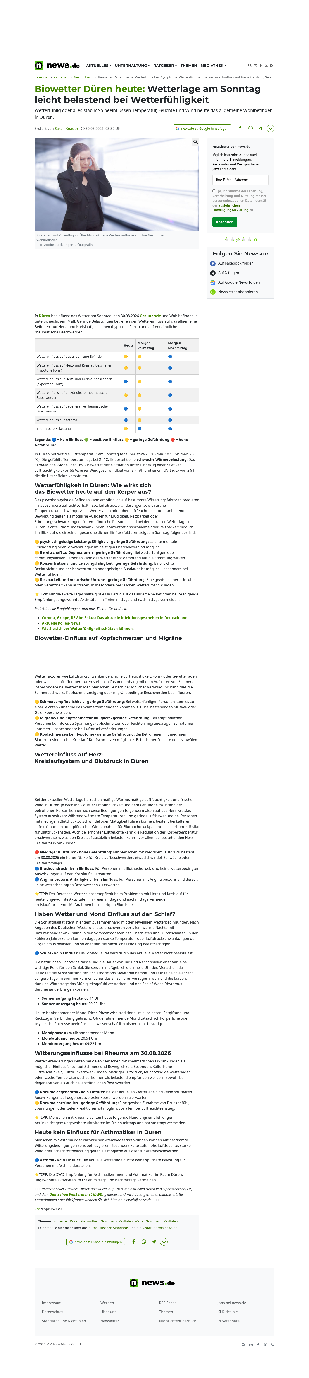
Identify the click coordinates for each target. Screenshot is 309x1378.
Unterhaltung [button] (131, 65)
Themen (189, 65)
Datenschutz (53, 1311)
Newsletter (109, 1320)
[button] (202, 128)
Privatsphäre (229, 1320)
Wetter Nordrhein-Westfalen (156, 1221)
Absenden (225, 221)
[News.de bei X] (266, 65)
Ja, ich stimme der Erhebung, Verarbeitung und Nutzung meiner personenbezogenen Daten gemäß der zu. (239, 200)
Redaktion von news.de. (160, 1228)
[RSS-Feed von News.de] (271, 65)
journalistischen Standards (108, 1228)
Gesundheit (90, 1221)
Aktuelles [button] (97, 65)
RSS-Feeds (167, 1302)
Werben (107, 1302)
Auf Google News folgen (238, 282)
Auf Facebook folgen (235, 263)
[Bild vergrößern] (195, 142)
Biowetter (61, 1221)
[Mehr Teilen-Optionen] (270, 128)
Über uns (108, 1311)
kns (38, 1208)
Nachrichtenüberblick (177, 1320)
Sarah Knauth (66, 128)
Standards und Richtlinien (64, 1320)
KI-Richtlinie (228, 1311)
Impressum (52, 1302)
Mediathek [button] (213, 65)
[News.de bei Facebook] (261, 65)
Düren (74, 1221)
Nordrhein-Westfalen (117, 1221)
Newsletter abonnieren (237, 291)
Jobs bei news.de (232, 1302)
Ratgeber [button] (164, 65)
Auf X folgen (228, 272)
